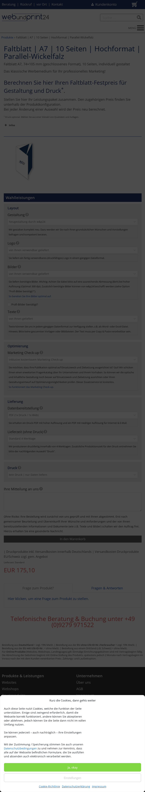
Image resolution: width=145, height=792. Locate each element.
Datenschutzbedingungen (20, 748)
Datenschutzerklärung (76, 786)
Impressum (99, 786)
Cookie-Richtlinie (49, 786)
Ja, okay (73, 767)
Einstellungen (72, 778)
